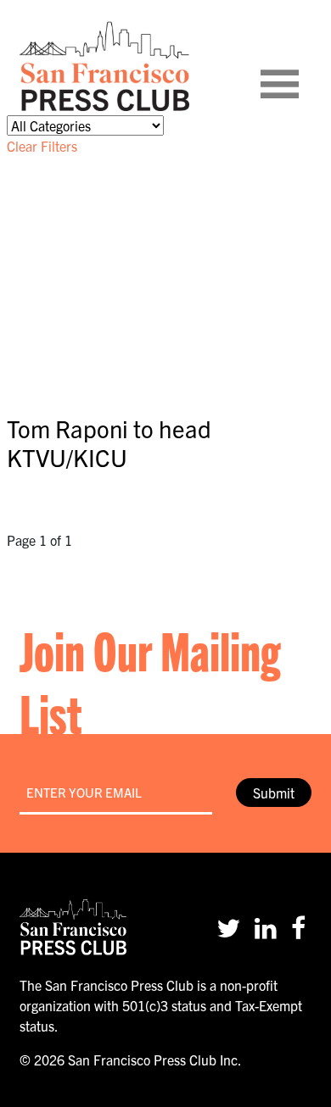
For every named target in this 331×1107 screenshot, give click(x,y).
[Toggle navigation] (300, 66)
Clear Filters (42, 145)
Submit (274, 792)
